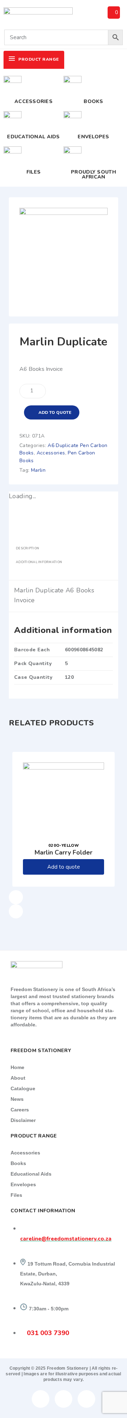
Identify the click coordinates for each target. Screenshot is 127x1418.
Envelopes (93, 136)
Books (93, 101)
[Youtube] (63, 1399)
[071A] (63, 213)
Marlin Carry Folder (63, 852)
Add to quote (54, 412)
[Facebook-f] (40, 1399)
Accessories (33, 101)
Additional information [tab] (39, 562)
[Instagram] (86, 1399)
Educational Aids (33, 136)
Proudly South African (93, 174)
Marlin (38, 470)
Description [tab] (27, 548)
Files (33, 172)
